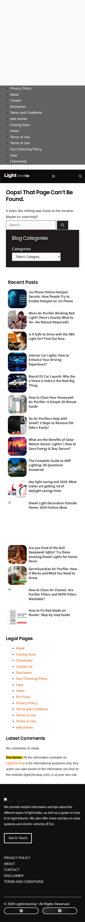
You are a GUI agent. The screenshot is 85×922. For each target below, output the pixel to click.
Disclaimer (18, 107)
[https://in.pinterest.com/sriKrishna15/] (21, 910)
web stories (18, 119)
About (14, 94)
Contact (16, 100)
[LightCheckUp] (16, 176)
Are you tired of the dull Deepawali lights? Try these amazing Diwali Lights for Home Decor (53, 554)
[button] (80, 176)
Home (14, 131)
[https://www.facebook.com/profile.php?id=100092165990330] (59, 910)
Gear (13, 155)
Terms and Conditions (26, 113)
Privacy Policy (20, 88)
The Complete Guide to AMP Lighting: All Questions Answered (50, 465)
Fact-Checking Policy (26, 149)
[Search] (62, 225)
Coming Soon (20, 125)
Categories (21, 249)
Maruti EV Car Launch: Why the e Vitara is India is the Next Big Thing (52, 381)
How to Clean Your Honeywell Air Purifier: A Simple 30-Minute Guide (52, 402)
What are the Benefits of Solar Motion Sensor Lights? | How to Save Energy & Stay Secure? (52, 444)
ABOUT (9, 864)
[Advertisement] (42, 42)
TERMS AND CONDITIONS (23, 881)
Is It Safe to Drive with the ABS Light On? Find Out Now (52, 336)
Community (18, 161)
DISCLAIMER (14, 875)
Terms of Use (20, 137)
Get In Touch (17, 838)
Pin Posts (23, 697)
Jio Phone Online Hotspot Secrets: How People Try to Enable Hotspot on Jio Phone (51, 296)
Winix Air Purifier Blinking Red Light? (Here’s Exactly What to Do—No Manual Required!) (52, 317)
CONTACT (11, 869)
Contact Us (24, 666)
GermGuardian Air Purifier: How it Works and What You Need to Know (53, 573)
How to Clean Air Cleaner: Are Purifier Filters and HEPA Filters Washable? (52, 594)
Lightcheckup (16, 763)
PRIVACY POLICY (17, 858)
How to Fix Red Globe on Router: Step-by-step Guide (49, 612)
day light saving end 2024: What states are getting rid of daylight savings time (52, 486)
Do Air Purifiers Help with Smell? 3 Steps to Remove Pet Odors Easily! (51, 423)
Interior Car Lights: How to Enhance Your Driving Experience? (49, 359)
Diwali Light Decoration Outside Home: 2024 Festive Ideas (53, 505)
